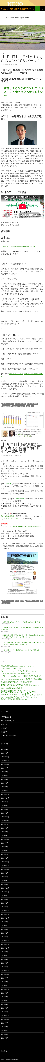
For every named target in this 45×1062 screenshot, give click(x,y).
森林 (23, 694)
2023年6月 (4, 828)
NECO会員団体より (7, 721)
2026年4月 (4, 749)
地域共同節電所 (27, 682)
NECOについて (6, 717)
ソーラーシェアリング (14, 670)
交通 (22, 600)
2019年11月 (5, 892)
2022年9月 (4, 843)
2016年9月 (4, 978)
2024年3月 (4, 809)
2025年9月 (4, 768)
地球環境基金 (6, 406)
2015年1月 (4, 1012)
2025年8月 (4, 772)
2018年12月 (5, 910)
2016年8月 (4, 982)
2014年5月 (4, 1038)
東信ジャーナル (18, 694)
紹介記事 (4, 732)
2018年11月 (5, 914)
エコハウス (31, 666)
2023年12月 (5, 817)
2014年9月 (4, 1023)
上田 (17, 600)
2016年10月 (5, 974)
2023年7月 (4, 824)
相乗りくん (31, 694)
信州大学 (11, 679)
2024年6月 (4, 802)
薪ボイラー (4, 699)
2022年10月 (5, 839)
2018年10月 (5, 918)
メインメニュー (42, 8)
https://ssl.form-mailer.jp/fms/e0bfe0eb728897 (18, 246)
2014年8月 (4, 1027)
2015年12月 (5, 989)
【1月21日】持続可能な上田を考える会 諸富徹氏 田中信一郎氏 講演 (21, 448)
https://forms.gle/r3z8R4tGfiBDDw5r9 (27, 526)
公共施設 (37, 679)
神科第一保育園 (5, 697)
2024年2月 (4, 813)
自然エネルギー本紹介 (8, 736)
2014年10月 (5, 1019)
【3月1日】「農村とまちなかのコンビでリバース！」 (22, 59)
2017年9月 (4, 952)
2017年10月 (5, 948)
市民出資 (18, 688)
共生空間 (4, 682)
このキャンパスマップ (11, 519)
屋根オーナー (35, 685)
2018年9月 (4, 922)
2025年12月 (5, 757)
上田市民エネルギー (32, 676)
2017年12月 (5, 940)
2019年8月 (4, 895)
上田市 (18, 676)
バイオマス (32, 671)
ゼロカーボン (16, 668)
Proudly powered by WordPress (10, 1059)
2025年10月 (5, 764)
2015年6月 (4, 1000)
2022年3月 (4, 850)
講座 (17, 699)
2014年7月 (4, 1030)
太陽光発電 (24, 684)
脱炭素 (11, 697)
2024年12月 (5, 794)
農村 (28, 406)
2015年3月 (4, 1008)
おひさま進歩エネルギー (21, 666)
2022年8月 (4, 847)
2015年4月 (4, 1004)
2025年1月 (4, 790)
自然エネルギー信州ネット (24, 697)
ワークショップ (14, 673)
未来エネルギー (7, 694)
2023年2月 (4, 835)
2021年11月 (5, 865)
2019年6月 (4, 899)
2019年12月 (5, 888)
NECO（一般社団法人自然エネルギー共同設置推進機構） (18, 9)
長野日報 (24, 699)
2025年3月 (4, 787)
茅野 (35, 697)
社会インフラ (6, 603)
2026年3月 (4, 753)
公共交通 (28, 679)
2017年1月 (4, 967)
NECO (4, 665)
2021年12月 (5, 862)
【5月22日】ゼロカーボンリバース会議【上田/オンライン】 (21, 622)
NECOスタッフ (19, 64)
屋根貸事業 (4, 688)
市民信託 (11, 688)
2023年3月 (4, 832)
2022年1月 (4, 858)
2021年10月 (5, 869)
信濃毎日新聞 (18, 679)
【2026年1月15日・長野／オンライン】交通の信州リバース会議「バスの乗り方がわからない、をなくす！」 (22, 636)
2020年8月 (4, 884)
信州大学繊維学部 (7, 516)
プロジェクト (5, 673)
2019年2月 (4, 903)
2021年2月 (4, 873)
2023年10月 (5, 820)
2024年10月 (5, 798)
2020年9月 (4, 880)
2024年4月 (4, 805)
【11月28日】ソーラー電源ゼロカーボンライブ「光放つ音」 (21, 650)
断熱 (34, 691)
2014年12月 (5, 1015)
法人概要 (4, 1051)
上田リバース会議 (32, 403)
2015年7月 (4, 997)
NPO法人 (11, 666)
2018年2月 (4, 933)
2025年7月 (4, 775)
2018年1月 (4, 937)
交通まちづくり (5, 679)
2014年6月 (4, 1034)
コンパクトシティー (8, 403)
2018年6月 (4, 929)
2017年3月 (4, 963)
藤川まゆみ (11, 699)
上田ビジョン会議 (20, 403)
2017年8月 (4, 955)
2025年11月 (5, 760)
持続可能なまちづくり (18, 406)
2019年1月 (4, 907)
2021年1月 (4, 877)
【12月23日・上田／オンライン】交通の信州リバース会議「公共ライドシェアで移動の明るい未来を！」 (22, 643)
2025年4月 (4, 783)
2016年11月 (5, 970)
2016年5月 (4, 985)
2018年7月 (4, 925)
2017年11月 (5, 944)
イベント (3, 53)
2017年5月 (4, 959)
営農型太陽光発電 (14, 682)
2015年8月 (4, 993)
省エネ (39, 694)
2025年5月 (4, 779)
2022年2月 (4, 854)
